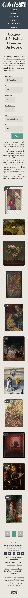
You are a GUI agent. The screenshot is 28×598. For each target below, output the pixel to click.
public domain (17, 579)
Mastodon (18, 553)
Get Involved (14, 24)
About (14, 13)
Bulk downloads (16, 569)
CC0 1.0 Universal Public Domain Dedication (14, 580)
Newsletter (14, 17)
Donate (14, 27)
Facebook (9, 553)
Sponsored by (14, 542)
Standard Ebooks (14, 4)
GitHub (6, 569)
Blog (14, 20)
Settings (14, 573)
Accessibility (18, 571)
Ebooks (14, 10)
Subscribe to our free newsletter (15, 558)
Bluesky (22, 553)
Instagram (14, 553)
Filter (17, 136)
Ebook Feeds (8, 571)
